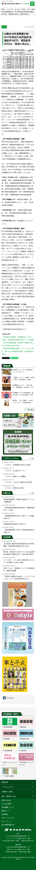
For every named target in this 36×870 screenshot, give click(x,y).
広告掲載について (8, 807)
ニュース (9, 9)
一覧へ (32, 458)
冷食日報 (23, 750)
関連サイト (6, 811)
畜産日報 (23, 727)
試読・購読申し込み (9, 796)
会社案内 (5, 814)
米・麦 (17, 9)
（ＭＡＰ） (24, 838)
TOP (3, 9)
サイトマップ (6, 821)
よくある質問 (6, 804)
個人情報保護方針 (8, 825)
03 (28, 9)
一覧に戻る (30, 410)
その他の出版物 (9, 776)
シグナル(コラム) (8, 787)
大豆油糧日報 (8, 750)
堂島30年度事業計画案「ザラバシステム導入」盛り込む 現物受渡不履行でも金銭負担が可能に (18, 351)
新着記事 (5, 782)
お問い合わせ (6, 800)
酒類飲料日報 (24, 739)
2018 (23, 9)
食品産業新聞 (8, 727)
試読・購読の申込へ (10, 425)
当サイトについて (8, 818)
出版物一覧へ (8, 420)
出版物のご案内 (7, 791)
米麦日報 (7, 739)
